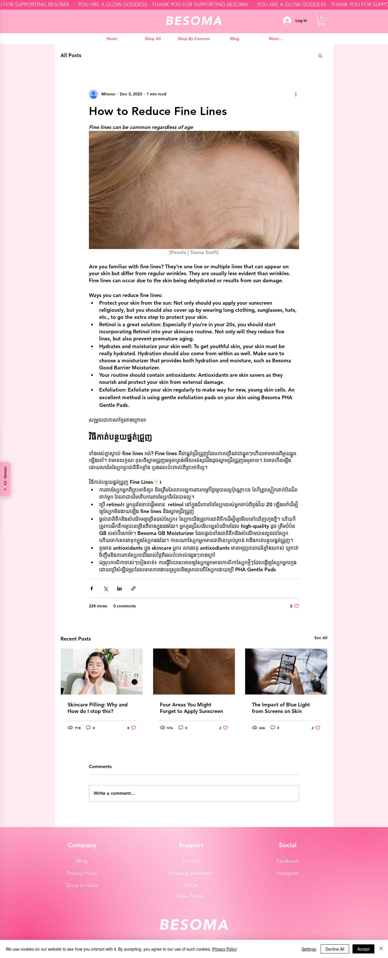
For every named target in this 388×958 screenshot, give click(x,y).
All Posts (71, 55)
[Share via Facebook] (91, 588)
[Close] (381, 948)
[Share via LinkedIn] (119, 588)
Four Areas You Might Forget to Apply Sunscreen (191, 707)
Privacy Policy (224, 949)
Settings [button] (309, 949)
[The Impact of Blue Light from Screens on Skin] (286, 672)
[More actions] (295, 94)
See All (320, 637)
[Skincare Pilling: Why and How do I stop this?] (102, 672)
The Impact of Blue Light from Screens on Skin (281, 707)
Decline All (335, 949)
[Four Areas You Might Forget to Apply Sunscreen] (194, 672)
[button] (321, 20)
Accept (363, 949)
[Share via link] (133, 588)
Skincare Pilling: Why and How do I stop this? (98, 707)
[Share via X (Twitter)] (105, 588)
